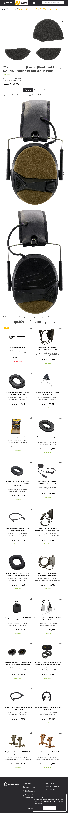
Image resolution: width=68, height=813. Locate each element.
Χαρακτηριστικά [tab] (39, 90)
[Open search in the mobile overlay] (53, 2)
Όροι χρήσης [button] (38, 803)
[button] (34, 2)
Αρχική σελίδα (5, 9)
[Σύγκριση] (31, 329)
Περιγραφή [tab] (28, 90)
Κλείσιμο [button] (49, 808)
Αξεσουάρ (13, 9)
